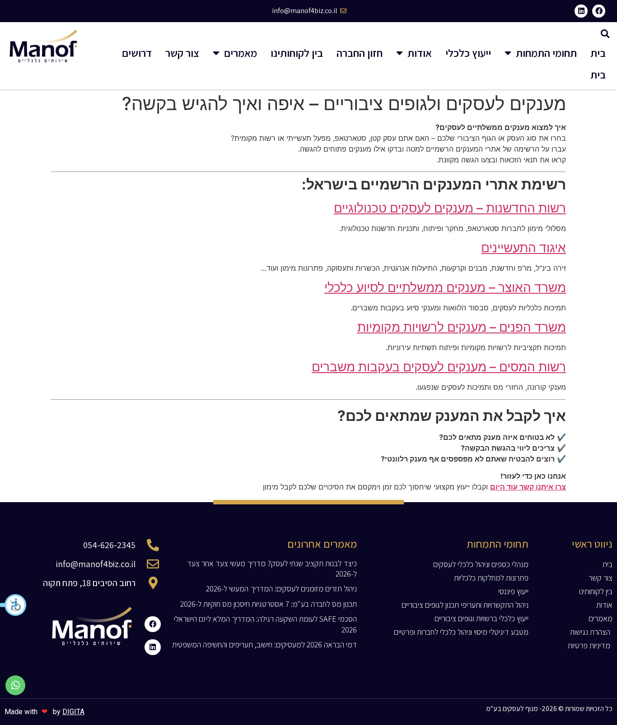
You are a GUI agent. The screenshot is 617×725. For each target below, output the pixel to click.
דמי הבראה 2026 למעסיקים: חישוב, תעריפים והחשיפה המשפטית (264, 644)
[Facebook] (598, 11)
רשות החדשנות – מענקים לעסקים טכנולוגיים (450, 208)
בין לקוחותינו (297, 53)
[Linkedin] (581, 11)
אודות (419, 53)
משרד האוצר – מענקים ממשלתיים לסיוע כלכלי (445, 287)
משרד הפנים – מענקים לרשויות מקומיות (461, 327)
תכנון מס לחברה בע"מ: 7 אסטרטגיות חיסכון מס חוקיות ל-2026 (268, 604)
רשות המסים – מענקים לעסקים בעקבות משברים (439, 366)
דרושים (137, 53)
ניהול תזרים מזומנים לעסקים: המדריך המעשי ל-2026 (281, 588)
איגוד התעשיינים (523, 247)
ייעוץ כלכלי (468, 53)
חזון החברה (360, 53)
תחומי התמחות (546, 53)
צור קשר (182, 53)
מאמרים (240, 53)
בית (598, 53)
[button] (13, 605)
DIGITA (73, 711)
